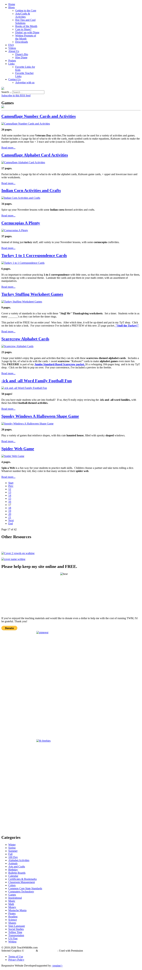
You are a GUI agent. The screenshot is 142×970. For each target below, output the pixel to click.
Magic (11, 900)
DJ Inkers (30, 950)
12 (9, 489)
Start (10, 482)
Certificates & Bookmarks (22, 879)
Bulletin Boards (16, 872)
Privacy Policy (16, 959)
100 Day (13, 857)
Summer (12, 850)
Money (12, 907)
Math (11, 904)
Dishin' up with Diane (27, 32)
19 (9, 511)
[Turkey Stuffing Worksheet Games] (21, 301)
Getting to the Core (25, 10)
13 (9, 492)
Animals (12, 863)
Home (11, 4)
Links (11, 63)
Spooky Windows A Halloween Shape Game (40, 416)
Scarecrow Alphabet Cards (25, 339)
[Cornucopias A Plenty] (14, 230)
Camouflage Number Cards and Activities (38, 116)
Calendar (13, 875)
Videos (12, 48)
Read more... (8, 147)
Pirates (12, 913)
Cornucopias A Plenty (20, 223)
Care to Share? (23, 29)
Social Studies (16, 929)
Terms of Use (15, 956)
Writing (12, 941)
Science (12, 919)
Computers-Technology (21, 891)
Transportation (16, 935)
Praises (12, 60)
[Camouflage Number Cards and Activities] (25, 123)
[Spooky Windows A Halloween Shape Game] (27, 423)
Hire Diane (21, 57)
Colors (12, 885)
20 (9, 514)
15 (9, 498)
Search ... (6, 92)
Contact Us (14, 79)
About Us (13, 51)
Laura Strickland (48, 950)
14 (9, 495)
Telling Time (15, 932)
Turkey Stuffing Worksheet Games (32, 294)
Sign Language (16, 925)
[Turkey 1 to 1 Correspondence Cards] (23, 262)
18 (9, 507)
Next (11, 520)
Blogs (11, 7)
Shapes (12, 922)
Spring (12, 847)
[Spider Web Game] (12, 456)
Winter (12, 844)
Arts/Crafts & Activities (22, 15)
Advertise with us (24, 82)
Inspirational (15, 897)
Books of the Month (26, 26)
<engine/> (57, 965)
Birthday (13, 869)
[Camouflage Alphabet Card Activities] (23, 162)
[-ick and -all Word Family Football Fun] (24, 387)
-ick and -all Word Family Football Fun (36, 380)
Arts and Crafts (16, 866)
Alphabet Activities (18, 860)
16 (9, 501)
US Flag (12, 938)
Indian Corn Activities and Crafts (31, 190)
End (10, 523)
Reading (12, 916)
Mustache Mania (17, 910)
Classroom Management (21, 882)
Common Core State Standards (25, 888)
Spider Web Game (17, 448)
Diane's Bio (21, 54)
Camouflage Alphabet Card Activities (34, 155)
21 (9, 517)
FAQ (11, 44)
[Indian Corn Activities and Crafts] (20, 197)
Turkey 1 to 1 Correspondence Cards (34, 255)
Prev (10, 485)
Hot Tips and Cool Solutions (25, 21)
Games (12, 894)
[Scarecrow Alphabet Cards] (17, 346)
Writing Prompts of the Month (25, 37)
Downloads (21, 41)
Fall (10, 854)
